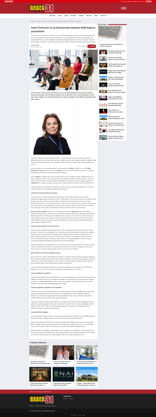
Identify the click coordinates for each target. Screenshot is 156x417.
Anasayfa (52, 15)
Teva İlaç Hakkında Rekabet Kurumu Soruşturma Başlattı (129, 1)
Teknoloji (103, 15)
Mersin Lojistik (82, 415)
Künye (71, 398)
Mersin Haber (74, 415)
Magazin (88, 15)
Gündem (81, 15)
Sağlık (96, 15)
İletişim (65, 398)
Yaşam (66, 15)
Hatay (60, 15)
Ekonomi (73, 15)
